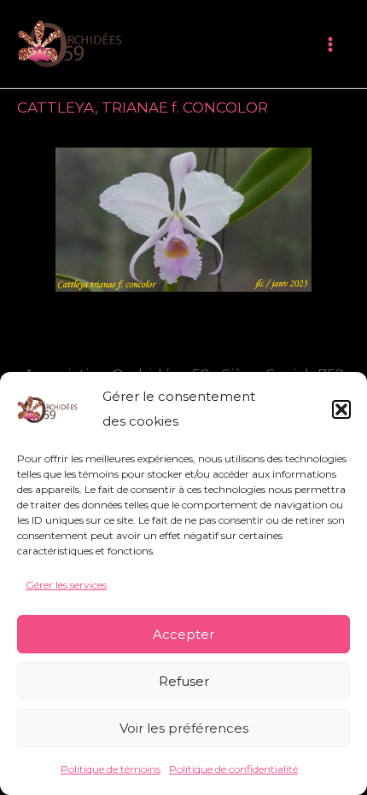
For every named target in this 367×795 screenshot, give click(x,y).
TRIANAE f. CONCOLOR (185, 107)
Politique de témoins (110, 769)
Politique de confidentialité (233, 769)
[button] (341, 409)
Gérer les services (66, 584)
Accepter (183, 634)
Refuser (184, 681)
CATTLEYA (56, 107)
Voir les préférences (183, 728)
